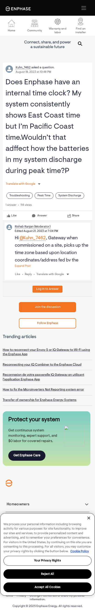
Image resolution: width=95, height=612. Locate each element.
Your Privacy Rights (47, 560)
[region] (47, 554)
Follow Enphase (47, 323)
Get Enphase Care (26, 455)
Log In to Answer (47, 289)
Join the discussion (47, 307)
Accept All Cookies (47, 587)
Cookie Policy (79, 551)
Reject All (47, 574)
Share (75, 215)
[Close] (89, 518)
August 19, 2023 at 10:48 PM (33, 72)
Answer (42, 215)
